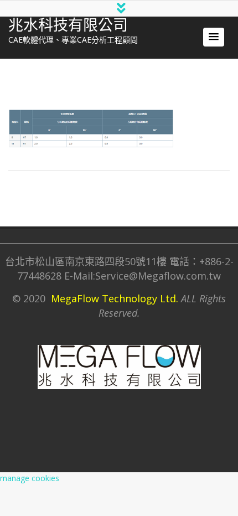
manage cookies (29, 478)
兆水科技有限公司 (68, 25)
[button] (213, 37)
